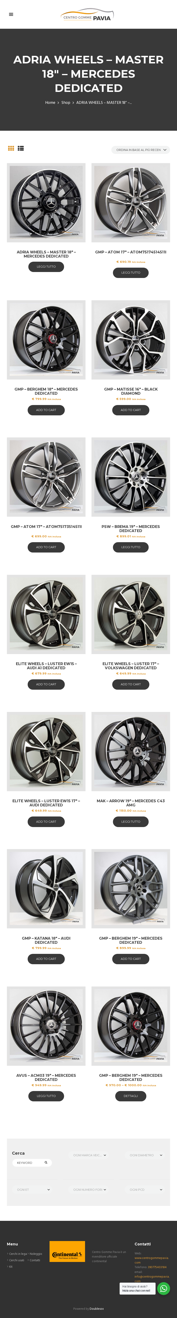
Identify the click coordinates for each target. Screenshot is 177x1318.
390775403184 (157, 1267)
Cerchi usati (16, 1260)
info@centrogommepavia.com (152, 1279)
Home (50, 103)
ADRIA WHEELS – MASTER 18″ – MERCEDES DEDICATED (46, 254)
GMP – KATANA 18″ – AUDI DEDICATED (46, 940)
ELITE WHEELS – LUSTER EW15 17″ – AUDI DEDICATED (46, 803)
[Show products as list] (21, 149)
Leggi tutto (46, 266)
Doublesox (97, 1309)
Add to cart (46, 410)
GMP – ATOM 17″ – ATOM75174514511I (130, 252)
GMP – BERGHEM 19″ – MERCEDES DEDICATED (130, 940)
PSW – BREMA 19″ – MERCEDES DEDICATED (131, 528)
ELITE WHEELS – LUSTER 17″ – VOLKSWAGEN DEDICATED (131, 666)
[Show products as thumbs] (11, 149)
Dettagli (131, 1096)
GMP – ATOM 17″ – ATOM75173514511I (46, 526)
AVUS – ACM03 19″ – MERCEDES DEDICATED (46, 1077)
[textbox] (88, 1155)
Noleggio (36, 1254)
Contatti (35, 1260)
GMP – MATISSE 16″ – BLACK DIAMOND (131, 391)
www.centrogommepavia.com (152, 1260)
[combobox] (88, 1155)
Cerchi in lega (18, 1254)
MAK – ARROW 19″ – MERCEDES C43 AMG (131, 803)
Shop (66, 103)
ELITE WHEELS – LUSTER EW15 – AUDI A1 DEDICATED (46, 666)
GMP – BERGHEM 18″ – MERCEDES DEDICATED (46, 391)
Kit (10, 1266)
